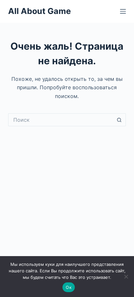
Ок (69, 287)
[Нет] (126, 276)
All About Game (39, 11)
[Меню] (123, 11)
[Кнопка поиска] (119, 119)
